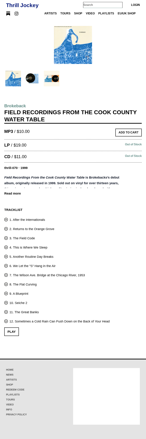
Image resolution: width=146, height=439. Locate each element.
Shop (78, 13)
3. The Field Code (22, 238)
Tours (65, 13)
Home (10, 369)
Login (135, 4)
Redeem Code (15, 389)
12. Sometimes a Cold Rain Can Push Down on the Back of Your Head (59, 321)
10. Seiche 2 (18, 303)
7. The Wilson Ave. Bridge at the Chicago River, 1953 (47, 275)
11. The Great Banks (24, 312)
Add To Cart (129, 132)
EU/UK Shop (127, 13)
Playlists (106, 13)
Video (90, 13)
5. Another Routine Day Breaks (31, 256)
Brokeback (15, 105)
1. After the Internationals (27, 220)
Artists (50, 13)
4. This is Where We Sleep (28, 247)
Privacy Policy (16, 414)
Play (11, 331)
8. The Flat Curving (23, 284)
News (9, 374)
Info (9, 409)
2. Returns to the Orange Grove (31, 229)
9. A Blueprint (18, 293)
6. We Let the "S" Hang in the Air (32, 266)
